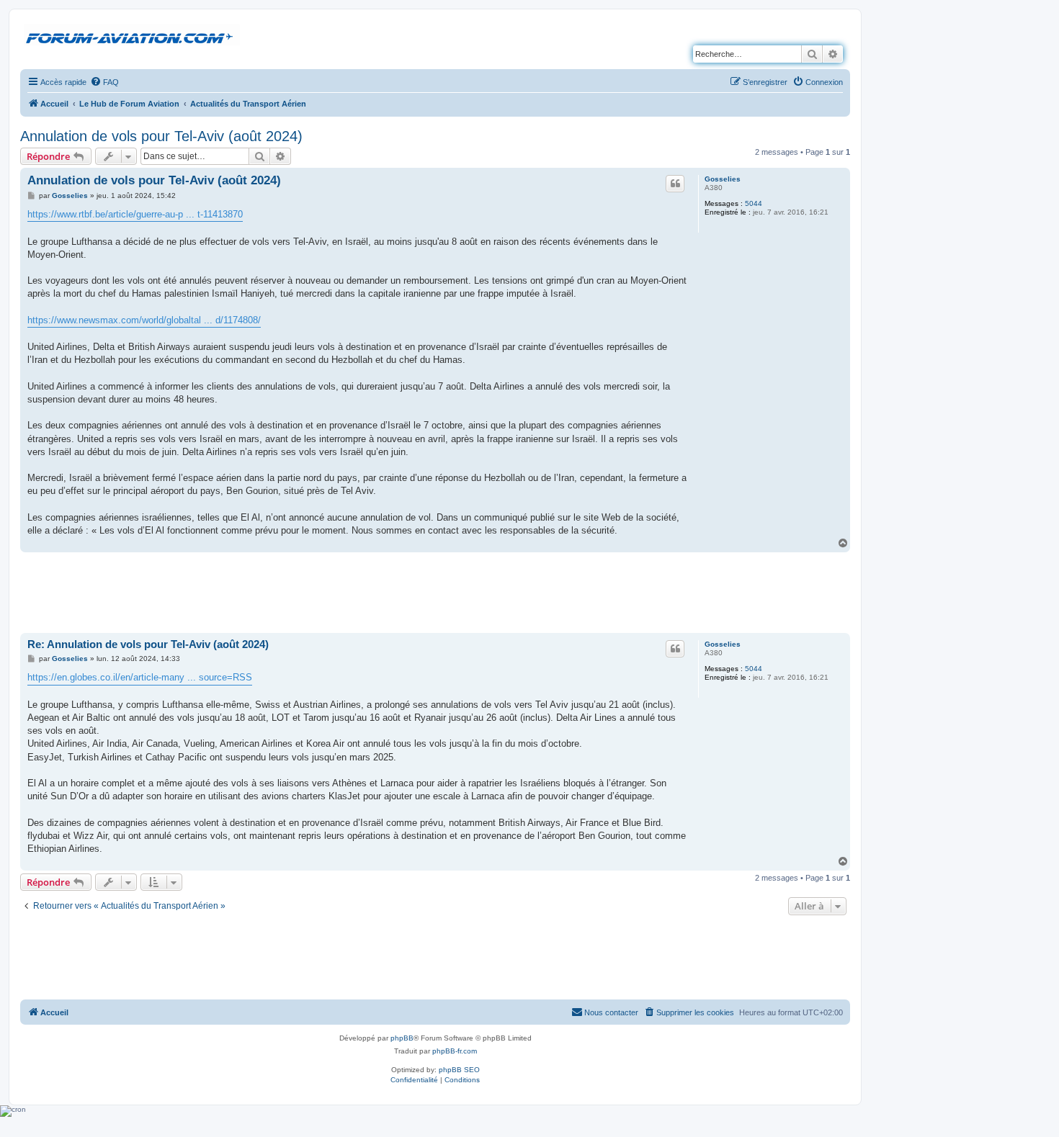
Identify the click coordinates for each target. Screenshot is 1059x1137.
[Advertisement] (435, 591)
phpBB (402, 1038)
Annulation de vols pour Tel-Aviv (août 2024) (161, 136)
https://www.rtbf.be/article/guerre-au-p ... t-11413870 (135, 214)
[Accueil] (132, 35)
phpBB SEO (459, 1070)
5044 (753, 203)
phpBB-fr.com (454, 1051)
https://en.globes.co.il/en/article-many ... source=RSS (139, 677)
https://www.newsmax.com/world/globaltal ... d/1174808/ (144, 320)
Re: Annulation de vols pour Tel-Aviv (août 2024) (148, 644)
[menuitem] (104, 82)
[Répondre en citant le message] (675, 183)
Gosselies (723, 179)
